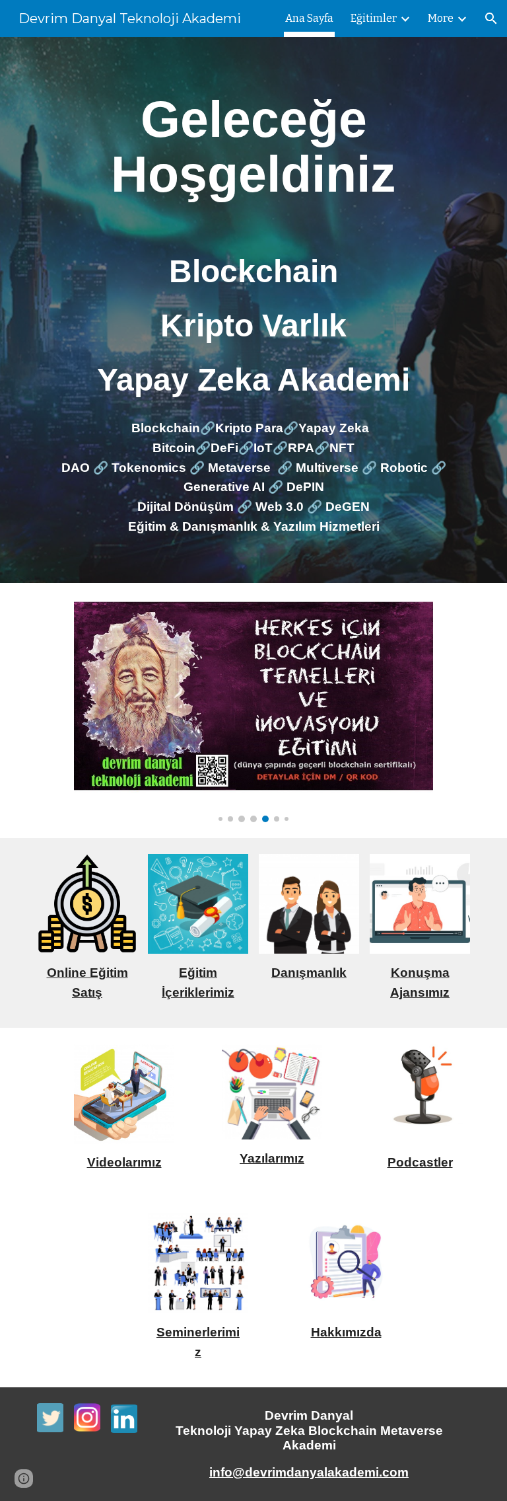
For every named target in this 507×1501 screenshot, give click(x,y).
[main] (253, 146)
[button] (491, 18)
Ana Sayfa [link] (309, 18)
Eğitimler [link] (374, 18)
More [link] (441, 18)
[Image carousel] (253, 710)
